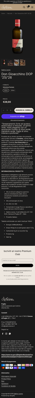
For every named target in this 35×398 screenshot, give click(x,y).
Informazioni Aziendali (8, 376)
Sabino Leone (5, 70)
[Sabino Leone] (7, 7)
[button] (24, 7)
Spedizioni (4, 383)
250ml (12, 90)
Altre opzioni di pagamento (17, 120)
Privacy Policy (6, 379)
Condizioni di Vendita (8, 386)
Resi (2, 381)
